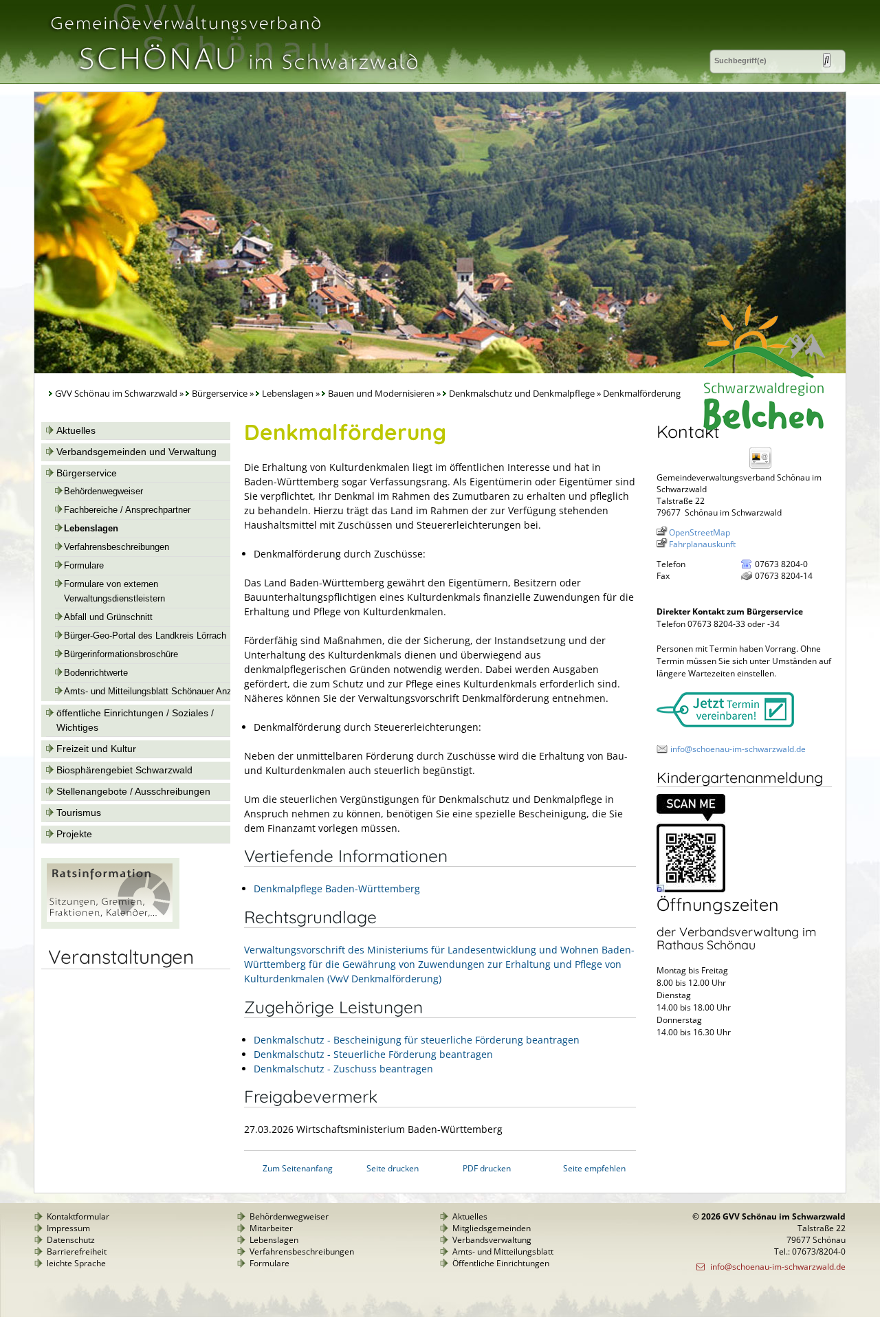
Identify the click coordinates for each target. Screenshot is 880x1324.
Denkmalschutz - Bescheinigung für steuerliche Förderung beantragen (417, 1039)
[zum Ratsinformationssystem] (110, 925)
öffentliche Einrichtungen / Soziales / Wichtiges (135, 720)
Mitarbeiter (271, 1228)
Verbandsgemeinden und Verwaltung (136, 451)
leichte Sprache (76, 1263)
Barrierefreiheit (77, 1251)
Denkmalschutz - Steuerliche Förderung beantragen (373, 1054)
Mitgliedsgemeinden (491, 1228)
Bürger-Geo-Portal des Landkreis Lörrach (145, 636)
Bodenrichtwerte (96, 673)
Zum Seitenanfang (298, 1168)
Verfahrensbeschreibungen (116, 547)
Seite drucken (392, 1168)
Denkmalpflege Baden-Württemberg (337, 888)
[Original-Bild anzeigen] (691, 889)
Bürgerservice (220, 393)
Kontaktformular (78, 1216)
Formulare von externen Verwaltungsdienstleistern (114, 592)
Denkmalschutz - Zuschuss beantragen (343, 1068)
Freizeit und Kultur (96, 748)
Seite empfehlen (594, 1168)
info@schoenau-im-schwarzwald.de (738, 749)
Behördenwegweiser (103, 491)
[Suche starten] (826, 60)
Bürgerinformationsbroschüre (121, 654)
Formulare (84, 566)
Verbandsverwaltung (491, 1240)
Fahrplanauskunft (702, 544)
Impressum (68, 1228)
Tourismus (78, 812)
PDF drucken (487, 1168)
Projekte (74, 833)
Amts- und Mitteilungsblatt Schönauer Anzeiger (157, 691)
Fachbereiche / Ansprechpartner (127, 510)
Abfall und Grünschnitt (108, 617)
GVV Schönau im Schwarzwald (116, 393)
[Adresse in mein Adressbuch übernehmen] (764, 468)
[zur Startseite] (233, 78)
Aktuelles (76, 430)
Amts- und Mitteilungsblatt (502, 1251)
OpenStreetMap (699, 532)
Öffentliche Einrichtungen (500, 1263)
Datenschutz (71, 1240)
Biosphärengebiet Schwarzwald (124, 769)
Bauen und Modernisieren (381, 393)
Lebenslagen (288, 393)
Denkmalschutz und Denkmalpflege (522, 393)
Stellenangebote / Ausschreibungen (133, 791)
